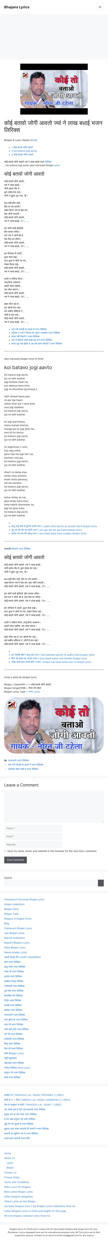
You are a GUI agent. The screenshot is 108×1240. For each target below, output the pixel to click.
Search (8, 877)
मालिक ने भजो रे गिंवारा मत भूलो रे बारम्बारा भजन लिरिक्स (35, 332)
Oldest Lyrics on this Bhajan (20, 1201)
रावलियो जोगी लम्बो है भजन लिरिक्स (23, 769)
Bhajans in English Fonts (18, 918)
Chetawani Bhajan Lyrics (18, 928)
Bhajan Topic (11, 913)
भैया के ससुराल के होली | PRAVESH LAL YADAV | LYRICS (33, 1104)
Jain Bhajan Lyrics (14, 933)
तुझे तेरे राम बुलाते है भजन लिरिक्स (18, 1123)
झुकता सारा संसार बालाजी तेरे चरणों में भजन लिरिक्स (26, 1128)
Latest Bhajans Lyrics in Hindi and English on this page (35, 1211)
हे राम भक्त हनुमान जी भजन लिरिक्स (19, 1119)
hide (33, 140)
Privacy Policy (12, 1177)
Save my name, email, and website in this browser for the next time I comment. (52, 851)
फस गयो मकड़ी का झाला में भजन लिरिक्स (29, 329)
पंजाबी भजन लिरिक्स (13, 1005)
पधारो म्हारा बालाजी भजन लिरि (17, 1138)
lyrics (57, 165)
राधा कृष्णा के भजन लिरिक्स (16, 1019)
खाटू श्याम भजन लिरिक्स (14, 966)
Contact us (10, 1172)
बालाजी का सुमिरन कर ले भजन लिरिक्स (21, 1133)
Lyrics (10, 1163)
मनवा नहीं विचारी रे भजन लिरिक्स (25, 336)
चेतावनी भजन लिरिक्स (20, 548)
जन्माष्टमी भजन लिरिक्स (14, 986)
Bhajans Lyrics (16, 7)
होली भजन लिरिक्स (12, 1077)
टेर (22, 221)
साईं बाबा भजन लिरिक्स (14, 1063)
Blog (6, 923)
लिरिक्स (48, 161)
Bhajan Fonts (11, 909)
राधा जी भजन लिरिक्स (13, 1024)
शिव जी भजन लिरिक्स (13, 1048)
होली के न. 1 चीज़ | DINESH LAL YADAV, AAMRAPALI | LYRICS (37, 1099)
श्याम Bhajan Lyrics (14, 1053)
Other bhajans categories (18, 1196)
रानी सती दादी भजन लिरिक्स (16, 1029)
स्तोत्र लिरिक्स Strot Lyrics (17, 1067)
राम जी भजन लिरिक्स (13, 1034)
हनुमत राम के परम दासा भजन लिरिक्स (20, 1114)
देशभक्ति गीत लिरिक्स (13, 995)
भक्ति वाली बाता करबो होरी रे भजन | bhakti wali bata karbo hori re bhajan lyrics (51, 662)
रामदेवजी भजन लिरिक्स (14, 1038)
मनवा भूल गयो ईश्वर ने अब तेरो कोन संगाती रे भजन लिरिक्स (36, 343)
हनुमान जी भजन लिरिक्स (14, 1072)
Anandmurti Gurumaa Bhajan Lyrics (24, 899)
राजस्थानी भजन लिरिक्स (18, 760)
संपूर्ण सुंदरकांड (10, 1058)
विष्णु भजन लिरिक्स (12, 1043)
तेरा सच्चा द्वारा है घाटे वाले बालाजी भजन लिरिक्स (24, 1109)
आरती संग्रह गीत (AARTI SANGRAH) (22, 957)
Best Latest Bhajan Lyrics (18, 1191)
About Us (9, 1158)
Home (7, 1153)
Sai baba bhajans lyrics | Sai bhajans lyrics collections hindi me (40, 1206)
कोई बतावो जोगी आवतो (22, 147)
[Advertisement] (54, 35)
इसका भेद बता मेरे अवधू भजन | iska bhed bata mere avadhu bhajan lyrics (48, 533)
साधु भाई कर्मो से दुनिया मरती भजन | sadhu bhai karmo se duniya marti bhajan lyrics (54, 526)
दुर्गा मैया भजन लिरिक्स (13, 990)
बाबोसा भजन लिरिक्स (13, 1010)
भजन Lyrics (34, 691)
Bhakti (10, 1167)
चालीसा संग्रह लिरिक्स (13, 981)
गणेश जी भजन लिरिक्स (14, 971)
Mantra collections (14, 938)
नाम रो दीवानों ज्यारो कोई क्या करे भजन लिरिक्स (31, 340)
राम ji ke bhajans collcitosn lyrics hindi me (27, 1215)
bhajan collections (14, 904)
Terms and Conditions (16, 1182)
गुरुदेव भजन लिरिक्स (13, 976)
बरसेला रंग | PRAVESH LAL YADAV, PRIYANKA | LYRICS (34, 1095)
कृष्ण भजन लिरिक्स (12, 962)
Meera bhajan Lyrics (15, 952)
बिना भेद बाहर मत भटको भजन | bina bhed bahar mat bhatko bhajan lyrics (49, 658)
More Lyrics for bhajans (17, 1187)
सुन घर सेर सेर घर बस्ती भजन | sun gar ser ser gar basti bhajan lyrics (46, 529)
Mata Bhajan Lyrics (15, 947)
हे (6, 311)
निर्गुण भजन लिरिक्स (12, 1000)
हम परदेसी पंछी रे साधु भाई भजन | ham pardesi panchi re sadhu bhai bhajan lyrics (52, 654)
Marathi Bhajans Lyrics (17, 942)
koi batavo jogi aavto (24, 150)
